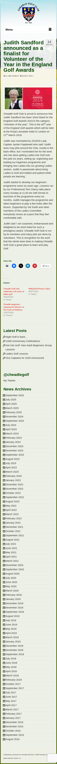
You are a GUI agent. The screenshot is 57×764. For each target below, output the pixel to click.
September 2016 (15, 735)
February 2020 (14, 595)
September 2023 (15, 454)
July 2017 (11, 692)
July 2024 (11, 425)
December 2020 (14, 565)
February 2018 (14, 679)
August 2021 (13, 539)
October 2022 (13, 493)
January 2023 (13, 480)
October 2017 (13, 684)
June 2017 (11, 696)
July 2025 (11, 399)
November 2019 (14, 607)
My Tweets (9, 380)
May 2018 (11, 667)
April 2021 (11, 556)
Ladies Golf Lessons (17, 353)
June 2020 (11, 582)
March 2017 (12, 709)
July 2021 (11, 544)
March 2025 (12, 408)
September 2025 (15, 395)
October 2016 (13, 730)
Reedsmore (8, 754)
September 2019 (15, 611)
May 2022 (11, 505)
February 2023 (14, 476)
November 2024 (14, 416)
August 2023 (13, 459)
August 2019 (13, 616)
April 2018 (11, 671)
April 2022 (11, 510)
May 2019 (11, 628)
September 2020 (15, 569)
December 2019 (14, 603)
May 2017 (11, 701)
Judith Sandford (12, 76)
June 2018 (11, 662)
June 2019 (11, 624)
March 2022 (12, 514)
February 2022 (14, 518)
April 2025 (11, 403)
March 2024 (12, 433)
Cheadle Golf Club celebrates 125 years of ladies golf (13, 291)
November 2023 (14, 450)
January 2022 (13, 522)
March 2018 (12, 675)
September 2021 (15, 535)
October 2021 (13, 531)
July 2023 (11, 463)
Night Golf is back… (17, 337)
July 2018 (11, 658)
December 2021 (14, 527)
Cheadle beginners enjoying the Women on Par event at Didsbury (13, 307)
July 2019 (11, 620)
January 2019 (13, 641)
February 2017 (14, 713)
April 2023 (11, 467)
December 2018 (14, 645)
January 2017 (13, 718)
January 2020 (13, 599)
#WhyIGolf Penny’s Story (39, 289)
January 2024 (13, 442)
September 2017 (15, 688)
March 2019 (12, 637)
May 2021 (11, 552)
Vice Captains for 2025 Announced (25, 358)
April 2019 (11, 633)
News (31, 76)
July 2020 (11, 578)
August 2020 (13, 573)
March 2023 (12, 471)
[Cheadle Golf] (28, 13)
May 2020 (11, 586)
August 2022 (13, 501)
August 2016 (13, 739)
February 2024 (14, 437)
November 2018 (14, 650)
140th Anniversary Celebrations (23, 341)
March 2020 (12, 590)
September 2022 (15, 497)
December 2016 (14, 722)
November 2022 (14, 488)
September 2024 (15, 420)
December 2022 (14, 484)
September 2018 (15, 654)
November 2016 (14, 726)
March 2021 (12, 561)
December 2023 (14, 446)
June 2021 (11, 548)
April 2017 (11, 705)
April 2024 (11, 429)
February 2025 (14, 412)
